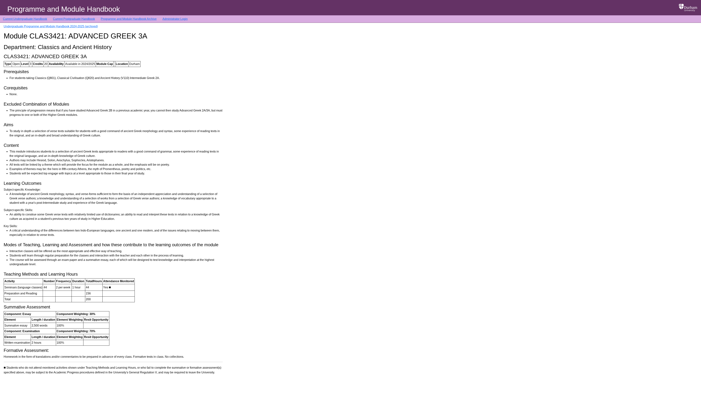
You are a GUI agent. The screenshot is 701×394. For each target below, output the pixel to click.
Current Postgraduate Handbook (74, 18)
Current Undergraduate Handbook (25, 18)
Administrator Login (175, 18)
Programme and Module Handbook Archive (129, 18)
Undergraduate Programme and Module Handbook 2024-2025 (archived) (51, 26)
